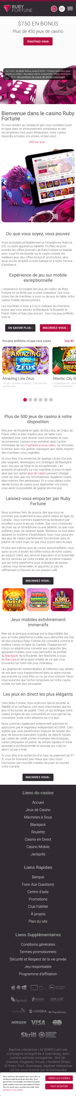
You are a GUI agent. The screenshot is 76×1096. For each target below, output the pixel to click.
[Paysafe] (57, 1012)
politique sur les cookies (13, 1090)
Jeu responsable (38, 966)
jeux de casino (37, 473)
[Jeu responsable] (57, 989)
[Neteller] (19, 1024)
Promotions (38, 899)
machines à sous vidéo (41, 445)
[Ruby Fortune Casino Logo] (16, 9)
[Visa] (38, 1024)
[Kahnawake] (38, 1001)
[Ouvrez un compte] (54, 9)
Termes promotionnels (38, 952)
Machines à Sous (38, 817)
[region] (38, 1084)
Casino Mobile (38, 847)
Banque (38, 877)
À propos (38, 914)
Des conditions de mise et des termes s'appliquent (41, 77)
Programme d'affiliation (38, 974)
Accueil (38, 802)
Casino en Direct (38, 839)
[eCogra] (38, 1012)
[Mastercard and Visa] (57, 1024)
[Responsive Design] (38, 989)
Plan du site (38, 921)
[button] (6, 182)
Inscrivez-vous (38, 41)
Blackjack (11, 655)
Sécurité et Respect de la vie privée (38, 959)
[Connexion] (62, 9)
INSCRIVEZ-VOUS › (55, 328)
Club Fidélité (38, 906)
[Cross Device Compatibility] (19, 989)
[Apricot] (19, 1001)
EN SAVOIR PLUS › (20, 328)
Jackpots (38, 854)
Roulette (38, 832)
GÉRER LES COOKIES (59, 1078)
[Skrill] (28, 1036)
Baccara (10, 659)
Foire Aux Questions (38, 884)
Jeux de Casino (38, 810)
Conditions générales (38, 944)
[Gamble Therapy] (47, 1036)
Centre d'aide (38, 892)
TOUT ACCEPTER (59, 1086)
